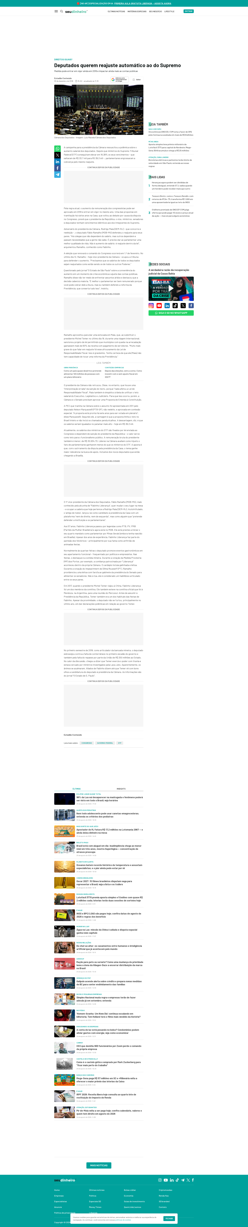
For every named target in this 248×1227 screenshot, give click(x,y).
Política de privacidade (64, 1212)
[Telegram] (182, 1180)
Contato (163, 1207)
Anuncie (58, 1207)
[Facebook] (193, 1180)
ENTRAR (188, 11)
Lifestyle (93, 1212)
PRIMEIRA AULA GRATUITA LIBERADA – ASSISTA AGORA (142, 3)
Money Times (95, 1207)
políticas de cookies (123, 1220)
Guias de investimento (134, 1201)
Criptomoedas (165, 1190)
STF (119, 743)
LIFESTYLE (169, 11)
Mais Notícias (98, 1165)
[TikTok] (177, 1180)
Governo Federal (105, 743)
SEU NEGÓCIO (155, 11)
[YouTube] (166, 1180)
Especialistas (60, 1201)
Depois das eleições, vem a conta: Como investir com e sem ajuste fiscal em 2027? (123, 373)
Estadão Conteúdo (63, 78)
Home (57, 1190)
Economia (128, 1195)
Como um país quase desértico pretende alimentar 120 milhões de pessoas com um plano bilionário (82, 373)
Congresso (87, 743)
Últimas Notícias (116, 11)
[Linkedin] (172, 1180)
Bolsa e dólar (130, 1190)
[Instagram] (160, 1180)
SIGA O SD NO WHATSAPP (173, 313)
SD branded (164, 1201)
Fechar (169, 1219)
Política (92, 1195)
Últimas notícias (96, 1190)
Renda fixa (164, 1195)
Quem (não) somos (132, 1207)
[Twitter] (188, 1180)
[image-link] (64, 799)
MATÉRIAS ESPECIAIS (137, 11)
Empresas (59, 1195)
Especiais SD (95, 1201)
